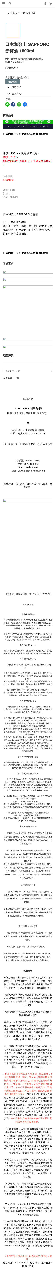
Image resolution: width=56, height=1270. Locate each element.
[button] (28, 87)
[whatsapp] (19, 104)
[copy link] (25, 104)
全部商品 (12, 13)
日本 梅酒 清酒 (27, 13)
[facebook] (13, 104)
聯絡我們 (12, 81)
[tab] (28, 87)
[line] (7, 104)
